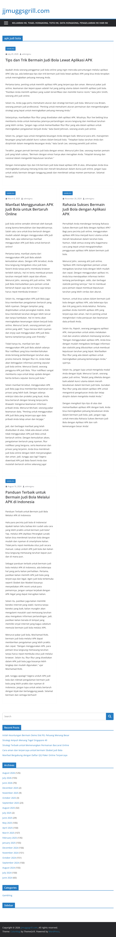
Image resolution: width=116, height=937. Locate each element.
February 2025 (9, 837)
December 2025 (10, 787)
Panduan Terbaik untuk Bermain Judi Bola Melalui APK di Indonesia (27, 497)
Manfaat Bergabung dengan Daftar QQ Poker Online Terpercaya (34, 755)
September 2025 (10, 802)
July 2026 (6, 777)
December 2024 (10, 847)
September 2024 (10, 862)
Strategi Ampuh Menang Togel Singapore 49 (24, 740)
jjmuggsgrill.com (26, 10)
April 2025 (7, 827)
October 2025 (9, 797)
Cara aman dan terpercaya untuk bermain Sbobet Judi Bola (32, 750)
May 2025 (7, 822)
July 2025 (6, 812)
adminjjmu (26, 54)
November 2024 (10, 852)
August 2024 (8, 867)
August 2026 (8, 772)
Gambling (10, 49)
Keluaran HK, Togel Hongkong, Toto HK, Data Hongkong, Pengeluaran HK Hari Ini (60, 22)
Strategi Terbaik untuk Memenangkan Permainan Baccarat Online (35, 745)
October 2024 (9, 857)
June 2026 (7, 782)
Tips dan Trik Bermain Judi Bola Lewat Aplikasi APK (48, 59)
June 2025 (7, 817)
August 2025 (8, 807)
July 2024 (6, 872)
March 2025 (8, 832)
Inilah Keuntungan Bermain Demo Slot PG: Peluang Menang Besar (35, 735)
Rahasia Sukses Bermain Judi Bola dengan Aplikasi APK (84, 209)
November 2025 (10, 792)
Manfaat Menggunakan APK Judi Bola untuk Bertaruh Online (29, 209)
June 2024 (7, 877)
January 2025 (9, 842)
